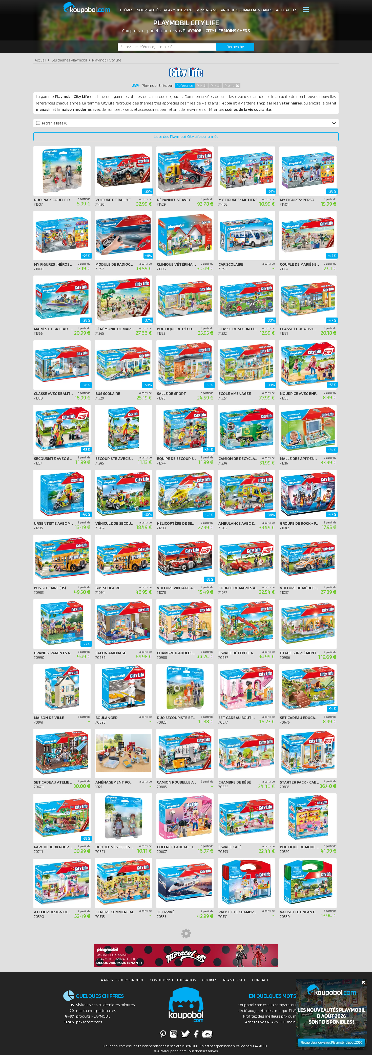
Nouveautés (149, 10)
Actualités (286, 10)
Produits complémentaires (247, 10)
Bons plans (207, 10)
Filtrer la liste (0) (55, 123)
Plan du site (234, 980)
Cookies (209, 980)
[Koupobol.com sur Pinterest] (163, 1034)
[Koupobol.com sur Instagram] (174, 1034)
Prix (199, 85)
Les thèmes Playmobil (69, 60)
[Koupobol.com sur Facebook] (196, 1034)
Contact (260, 980)
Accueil (40, 60)
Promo (230, 85)
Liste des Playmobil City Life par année (186, 136)
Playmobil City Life (106, 60)
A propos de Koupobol (122, 980)
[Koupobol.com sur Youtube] (207, 1034)
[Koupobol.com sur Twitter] (186, 1034)
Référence (185, 85)
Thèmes (126, 10)
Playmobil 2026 (178, 10)
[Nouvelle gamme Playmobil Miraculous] (186, 965)
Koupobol (89, 7)
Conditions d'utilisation (173, 980)
